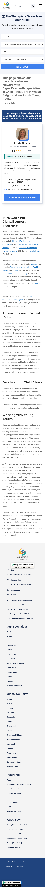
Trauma (10, 681)
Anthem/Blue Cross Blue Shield (19, 784)
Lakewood (20, 267)
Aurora (13, 267)
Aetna (9, 780)
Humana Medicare (14, 793)
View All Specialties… (15, 686)
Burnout (10, 641)
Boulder (36, 267)
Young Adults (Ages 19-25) (17, 838)
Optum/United (12, 802)
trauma (15, 299)
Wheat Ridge (12, 757)
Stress (9, 677)
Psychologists (34, 251)
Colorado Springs (14, 762)
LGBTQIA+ (11, 659)
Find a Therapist (22, 67)
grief (21, 299)
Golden (9, 731)
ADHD (9, 632)
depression (7, 299)
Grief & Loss (11, 654)
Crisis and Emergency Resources (20, 618)
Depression (11, 645)
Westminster (11, 753)
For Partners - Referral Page (17, 609)
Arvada (5, 270)
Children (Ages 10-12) (15, 829)
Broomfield (11, 713)
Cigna (9, 789)
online (15, 270)
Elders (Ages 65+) (13, 847)
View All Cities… (13, 766)
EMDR (9, 650)
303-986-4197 (12, 595)
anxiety (32, 296)
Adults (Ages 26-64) (14, 843)
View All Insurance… (15, 811)
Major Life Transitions (15, 663)
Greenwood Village (14, 735)
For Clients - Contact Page (17, 605)
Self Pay (10, 807)
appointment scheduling (17, 274)
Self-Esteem (11, 668)
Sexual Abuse (12, 672)
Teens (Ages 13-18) (14, 834)
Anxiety (10, 636)
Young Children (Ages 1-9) (17, 825)
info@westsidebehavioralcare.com (19, 574)
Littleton (29, 267)
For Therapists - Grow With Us (18, 614)
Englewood (11, 726)
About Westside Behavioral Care (19, 600)
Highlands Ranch (13, 740)
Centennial (11, 717)
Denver (34, 264)
